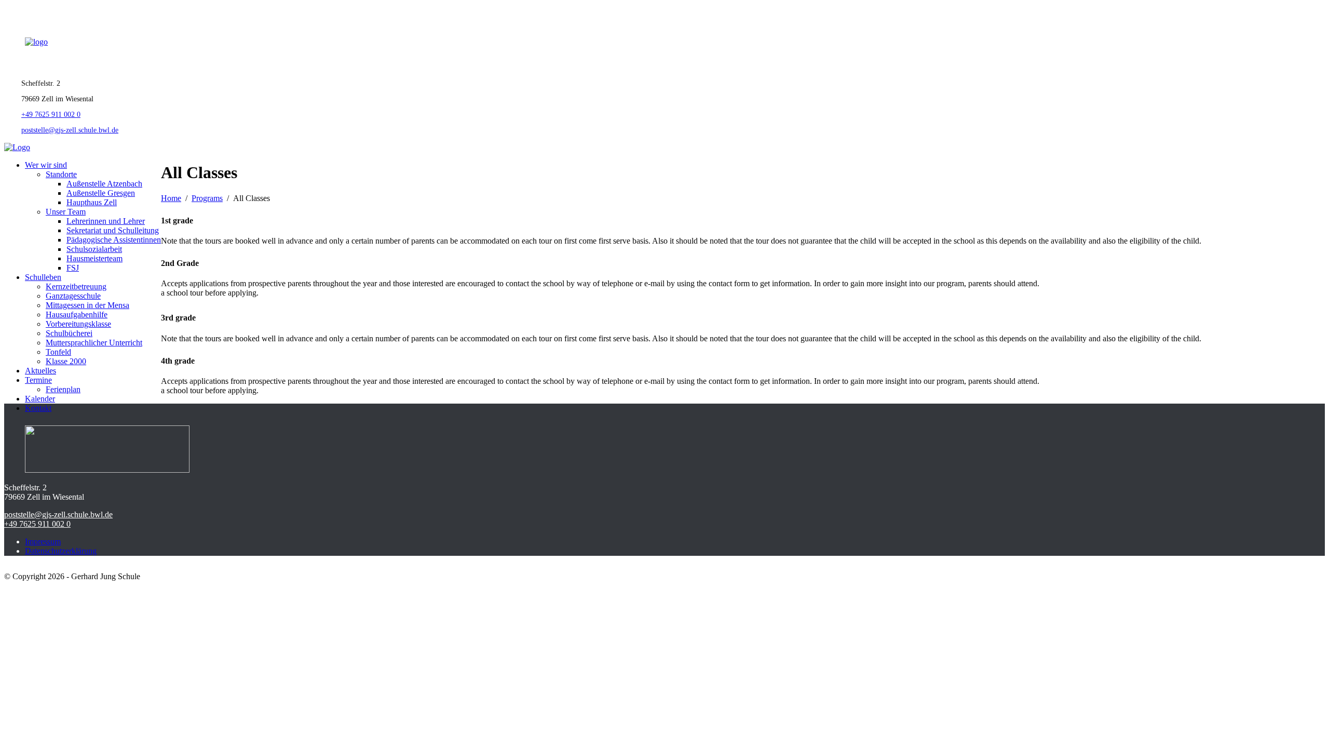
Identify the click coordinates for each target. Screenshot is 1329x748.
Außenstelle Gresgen (100, 193)
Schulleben (43, 277)
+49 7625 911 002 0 (50, 114)
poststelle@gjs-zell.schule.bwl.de (69, 130)
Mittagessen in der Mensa (87, 305)
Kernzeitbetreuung (76, 286)
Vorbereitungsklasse (78, 323)
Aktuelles (40, 370)
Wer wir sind (46, 165)
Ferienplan (63, 389)
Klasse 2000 (66, 361)
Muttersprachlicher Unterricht (94, 342)
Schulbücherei (69, 333)
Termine (38, 380)
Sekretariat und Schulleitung (112, 230)
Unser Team (66, 211)
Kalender (40, 398)
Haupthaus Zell (91, 202)
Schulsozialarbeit (94, 249)
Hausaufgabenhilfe (76, 314)
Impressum (43, 541)
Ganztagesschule (73, 295)
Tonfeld (58, 352)
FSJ (72, 267)
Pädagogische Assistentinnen (113, 239)
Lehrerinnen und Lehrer (105, 221)
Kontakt (38, 408)
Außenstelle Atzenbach (104, 183)
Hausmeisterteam (94, 258)
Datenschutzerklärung (61, 550)
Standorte (61, 174)
